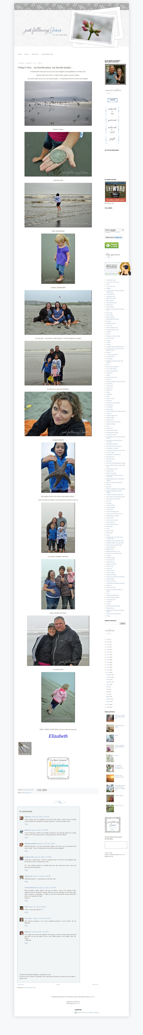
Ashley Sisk (28, 876)
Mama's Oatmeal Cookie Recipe (114, 482)
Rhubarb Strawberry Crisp (113, 551)
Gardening (109, 394)
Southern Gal (29, 857)
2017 (108, 657)
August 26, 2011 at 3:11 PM (46, 843)
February (108, 699)
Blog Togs (77, 1003)
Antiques (108, 288)
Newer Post (21, 984)
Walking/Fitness (110, 608)
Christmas (108, 331)
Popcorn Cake (109, 530)
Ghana (108, 396)
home (20, 54)
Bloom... (117, 755)
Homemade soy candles (112, 448)
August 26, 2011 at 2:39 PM (39, 830)
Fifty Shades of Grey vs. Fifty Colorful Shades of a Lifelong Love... (120, 788)
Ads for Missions (110, 286)
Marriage (108, 484)
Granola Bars (109, 409)
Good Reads (109, 407)
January (108, 701)
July (107, 687)
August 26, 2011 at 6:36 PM (47, 887)
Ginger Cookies (110, 398)
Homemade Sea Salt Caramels (113, 446)
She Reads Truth (110, 557)
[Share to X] (42, 790)
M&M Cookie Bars (111, 473)
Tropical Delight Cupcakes (112, 597)
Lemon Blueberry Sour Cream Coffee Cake (115, 465)
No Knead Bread (110, 505)
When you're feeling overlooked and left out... (120, 716)
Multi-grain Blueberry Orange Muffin (115, 489)
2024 (108, 639)
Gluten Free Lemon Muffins (113, 403)
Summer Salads (110, 579)
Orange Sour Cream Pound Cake (114, 513)
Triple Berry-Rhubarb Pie (112, 595)
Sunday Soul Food (111, 581)
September (109, 682)
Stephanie (28, 817)
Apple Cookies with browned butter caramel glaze (115, 291)
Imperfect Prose (110, 457)
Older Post (95, 984)
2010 (108, 704)
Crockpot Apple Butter (112, 354)
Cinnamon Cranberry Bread (113, 336)
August (108, 684)
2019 (108, 652)
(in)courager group (111, 280)
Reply (26, 824)
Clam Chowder (110, 338)
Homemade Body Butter (112, 432)
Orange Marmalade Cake (112, 511)
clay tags (108, 340)
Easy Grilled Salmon (111, 368)
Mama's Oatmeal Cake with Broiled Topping (115, 479)
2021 (108, 647)
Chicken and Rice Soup (112, 327)
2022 (108, 644)
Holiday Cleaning (110, 424)
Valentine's (109, 601)
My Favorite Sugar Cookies (113, 499)
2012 (108, 670)
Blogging (108, 321)
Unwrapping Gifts (110, 599)
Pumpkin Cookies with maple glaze (115, 540)
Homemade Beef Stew (111, 430)
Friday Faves (109, 388)
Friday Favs (29, 792)
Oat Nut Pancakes (110, 507)
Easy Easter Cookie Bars (112, 366)
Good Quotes (109, 405)
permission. (92, 997)
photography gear (47, 54)
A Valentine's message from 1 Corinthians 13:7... (119, 766)
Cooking (108, 344)
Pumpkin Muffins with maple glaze (115, 543)
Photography (109, 526)
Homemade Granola (111, 434)
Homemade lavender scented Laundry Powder (115, 437)
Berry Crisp (109, 312)
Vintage (108, 603)
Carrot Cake (109, 325)
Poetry (108, 528)
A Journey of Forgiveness (112, 282)
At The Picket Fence (31, 887)
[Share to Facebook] (44, 790)
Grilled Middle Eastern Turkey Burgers (116, 411)
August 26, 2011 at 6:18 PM (41, 876)
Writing (108, 616)
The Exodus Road (110, 587)
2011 (108, 672)
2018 (108, 654)
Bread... (117, 735)
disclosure (35, 54)
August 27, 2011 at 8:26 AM (42, 918)
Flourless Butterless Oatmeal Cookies (115, 381)
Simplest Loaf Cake (111, 564)
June (107, 689)
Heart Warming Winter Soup (113, 422)
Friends (108, 392)
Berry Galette (109, 315)
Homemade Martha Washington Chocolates (114, 441)
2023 (108, 642)
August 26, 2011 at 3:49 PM (42, 857)
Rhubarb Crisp (110, 549)
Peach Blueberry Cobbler (112, 516)
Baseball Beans (110, 307)
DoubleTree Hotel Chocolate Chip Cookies (114, 361)
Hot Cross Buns (110, 452)
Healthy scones (110, 420)
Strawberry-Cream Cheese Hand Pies (115, 577)
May (107, 691)
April (107, 694)
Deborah (27, 830)
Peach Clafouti (110, 518)
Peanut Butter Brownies (112, 524)
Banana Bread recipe (111, 302)
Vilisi (26, 907)
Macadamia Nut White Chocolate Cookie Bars (114, 475)
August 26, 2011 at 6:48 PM (37, 907)
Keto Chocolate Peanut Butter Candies (115, 463)
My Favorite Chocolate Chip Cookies (115, 497)
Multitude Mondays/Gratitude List (114, 494)
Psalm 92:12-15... (119, 805)
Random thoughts (110, 547)
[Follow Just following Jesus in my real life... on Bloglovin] (114, 238)
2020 (108, 649)
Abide (107, 284)
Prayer (108, 535)
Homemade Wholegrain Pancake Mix (115, 450)
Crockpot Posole (110, 356)
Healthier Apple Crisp (111, 415)
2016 (108, 659)
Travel (107, 593)
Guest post (109, 413)
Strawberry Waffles (111, 574)
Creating (108, 352)
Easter (107, 364)
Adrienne (28, 932)
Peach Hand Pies (110, 522)
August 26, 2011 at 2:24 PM (40, 817)
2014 (108, 665)
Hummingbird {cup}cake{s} (113, 454)
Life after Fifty (110, 471)
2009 (108, 707)
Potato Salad (109, 533)
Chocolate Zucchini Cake (112, 329)
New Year (108, 501)
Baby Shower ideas (111, 298)
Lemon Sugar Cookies (111, 469)
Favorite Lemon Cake (111, 377)
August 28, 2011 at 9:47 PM (40, 932)
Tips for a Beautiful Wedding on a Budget (114, 590)
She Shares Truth (110, 560)
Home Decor (109, 428)
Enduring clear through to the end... (120, 776)
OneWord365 (109, 509)
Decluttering (109, 358)
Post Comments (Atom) (30, 987)
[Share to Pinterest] (46, 790)
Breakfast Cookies (110, 323)
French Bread (109, 385)
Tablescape (109, 585)
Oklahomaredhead (31, 843)
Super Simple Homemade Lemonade (115, 583)
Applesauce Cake (110, 296)
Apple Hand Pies (110, 294)
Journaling (109, 461)
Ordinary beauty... (119, 795)
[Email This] (38, 790)
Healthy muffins (110, 417)
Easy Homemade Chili (111, 371)
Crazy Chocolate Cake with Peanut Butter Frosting (115, 349)
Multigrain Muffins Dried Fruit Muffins (114, 491)
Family (23, 792)
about (26, 54)
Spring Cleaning (110, 572)
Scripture (108, 555)
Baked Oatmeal (110, 300)
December (109, 674)
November (109, 677)
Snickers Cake (109, 566)
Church (108, 334)
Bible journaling (110, 317)
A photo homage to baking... (119, 726)
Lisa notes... (29, 918)
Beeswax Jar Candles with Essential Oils (115, 309)
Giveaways (109, 400)
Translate (117, 232)
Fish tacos (108, 379)
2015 (108, 662)
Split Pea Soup (110, 570)
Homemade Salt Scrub (111, 444)
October (108, 679)
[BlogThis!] (40, 790)
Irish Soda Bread (110, 459)
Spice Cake (109, 568)
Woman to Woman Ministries (113, 613)
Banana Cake (109, 305)
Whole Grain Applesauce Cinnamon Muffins (115, 610)
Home (58, 984)
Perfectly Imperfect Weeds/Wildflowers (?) (120, 746)
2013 (108, 667)
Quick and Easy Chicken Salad (114, 545)
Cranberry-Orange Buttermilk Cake (115, 346)
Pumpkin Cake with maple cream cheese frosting (114, 537)
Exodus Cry (109, 373)
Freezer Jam (109, 383)
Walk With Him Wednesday (113, 606)
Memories (108, 487)
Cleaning (108, 342)
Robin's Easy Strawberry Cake (114, 553)
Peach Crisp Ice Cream (112, 520)
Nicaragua (108, 503)
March (108, 696)
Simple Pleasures (110, 562)
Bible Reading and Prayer (112, 319)
